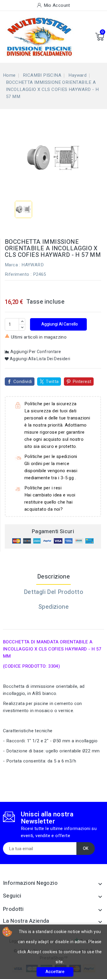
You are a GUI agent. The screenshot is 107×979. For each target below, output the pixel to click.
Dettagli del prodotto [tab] (53, 592)
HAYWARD (32, 265)
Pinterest (82, 381)
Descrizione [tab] (53, 576)
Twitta (52, 381)
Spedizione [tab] (53, 607)
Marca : (12, 265)
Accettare (54, 972)
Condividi (22, 381)
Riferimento (17, 274)
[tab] (53, 621)
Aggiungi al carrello (59, 324)
